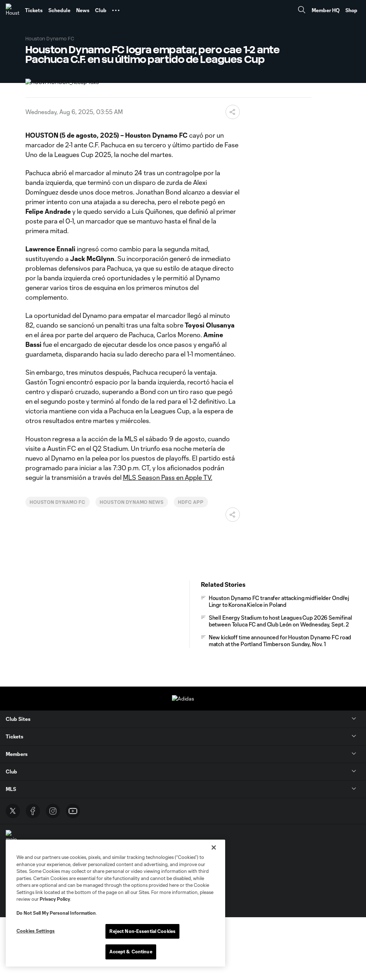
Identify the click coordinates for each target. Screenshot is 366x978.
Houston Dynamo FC (57, 502)
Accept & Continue (130, 951)
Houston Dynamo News (132, 502)
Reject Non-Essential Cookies (142, 931)
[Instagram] (53, 811)
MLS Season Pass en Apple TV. (167, 477)
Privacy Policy (55, 899)
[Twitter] (13, 811)
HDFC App (191, 502)
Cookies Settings (35, 931)
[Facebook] (33, 811)
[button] (115, 10)
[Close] (214, 847)
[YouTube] (73, 811)
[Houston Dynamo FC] (12, 10)
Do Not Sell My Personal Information (56, 913)
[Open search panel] (301, 10)
